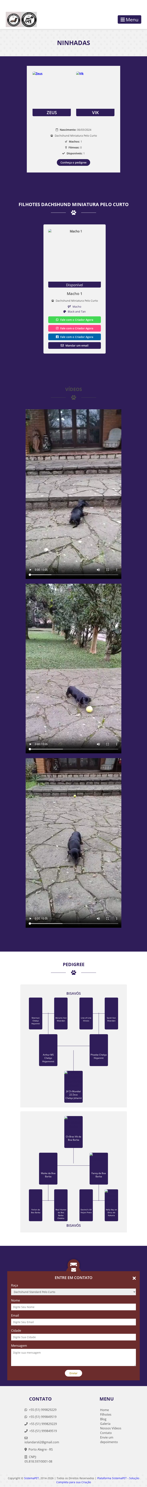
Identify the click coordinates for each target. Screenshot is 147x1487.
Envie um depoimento (109, 1439)
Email (15, 1315)
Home (104, 1410)
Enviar (73, 1373)
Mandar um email (76, 345)
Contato (106, 1433)
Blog (103, 1419)
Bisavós (73, 993)
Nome (15, 1300)
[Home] (18, 19)
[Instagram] (130, 5)
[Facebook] (137, 5)
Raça (14, 1285)
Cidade (16, 1330)
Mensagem (19, 1346)
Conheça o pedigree (73, 162)
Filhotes (105, 1414)
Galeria (105, 1424)
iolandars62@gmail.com (41, 1442)
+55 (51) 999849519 (42, 1417)
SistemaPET (31, 1478)
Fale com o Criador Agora (76, 320)
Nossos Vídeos (110, 1428)
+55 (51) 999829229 (42, 1410)
